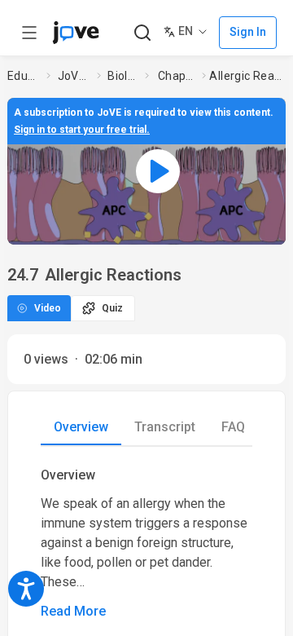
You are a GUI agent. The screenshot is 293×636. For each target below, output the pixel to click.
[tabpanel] (146, 544)
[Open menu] (29, 33)
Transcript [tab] (164, 427)
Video (47, 308)
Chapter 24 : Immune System (177, 75)
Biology (122, 75)
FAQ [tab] (233, 427)
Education (23, 75)
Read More (73, 611)
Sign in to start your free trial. (82, 129)
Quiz (112, 308)
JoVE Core (74, 75)
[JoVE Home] (75, 32)
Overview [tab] (81, 427)
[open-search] (142, 33)
